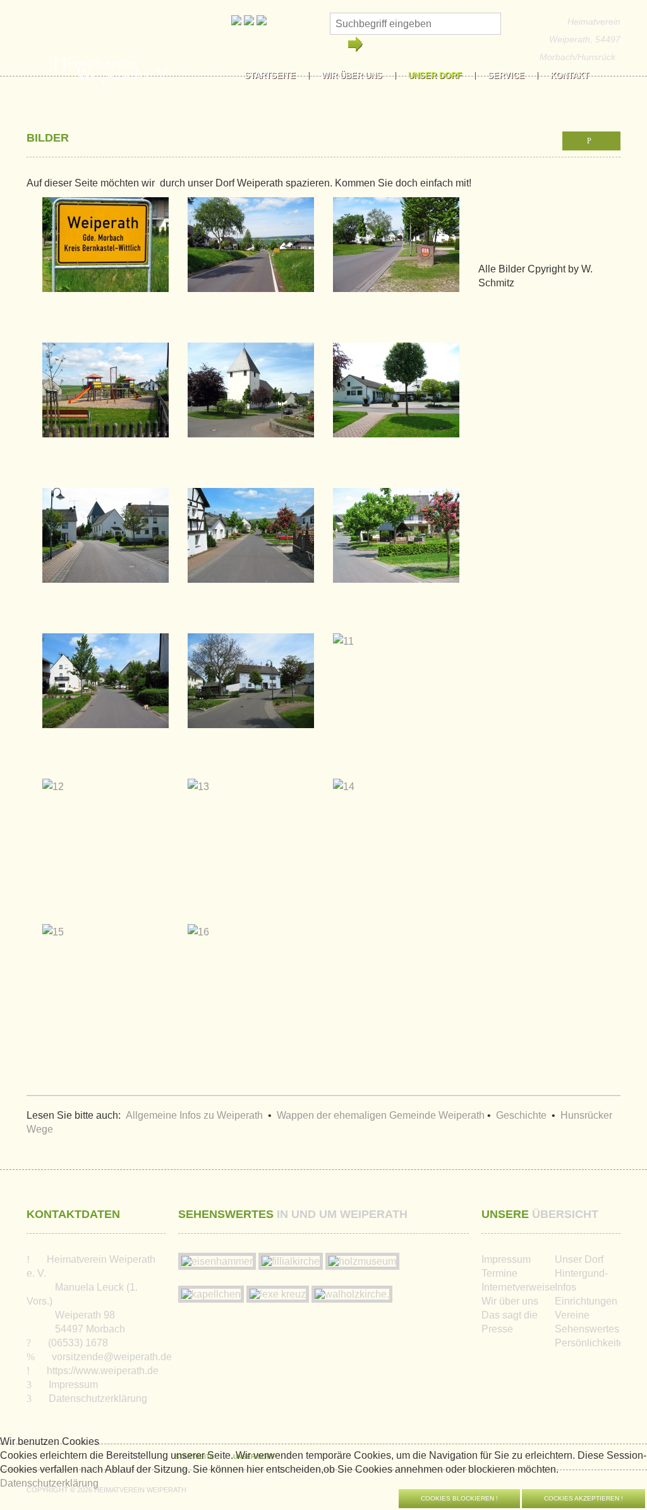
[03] (105, 397)
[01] (251, 252)
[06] (105, 542)
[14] (343, 793)
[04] (251, 397)
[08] (396, 542)
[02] (396, 252)
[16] (198, 939)
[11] (343, 648)
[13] (198, 793)
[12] (53, 793)
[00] (105, 252)
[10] (251, 688)
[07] (251, 542)
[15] (53, 939)
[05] (396, 397)
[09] (105, 688)
